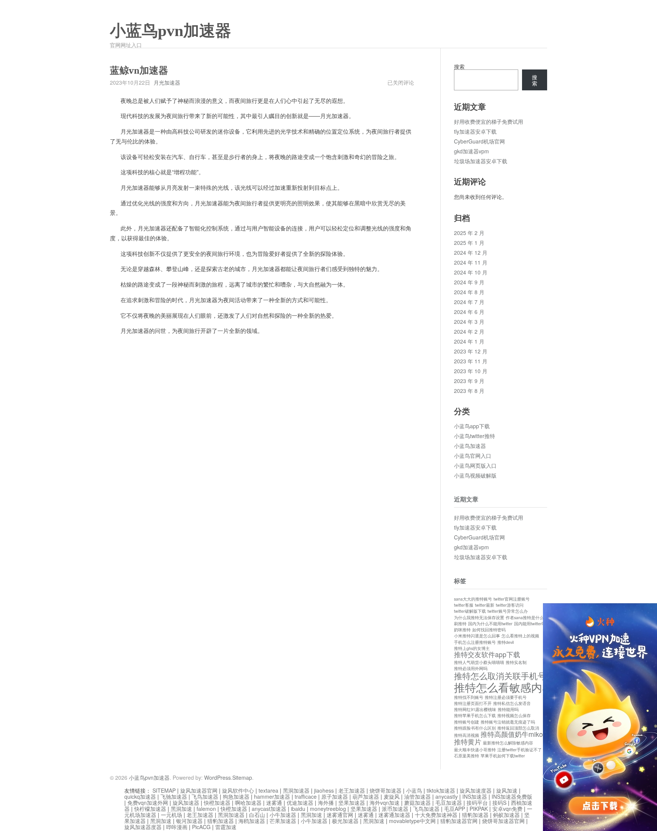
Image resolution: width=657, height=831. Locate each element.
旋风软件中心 (238, 790)
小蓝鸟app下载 (472, 426)
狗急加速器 (236, 796)
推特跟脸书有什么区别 (475, 728)
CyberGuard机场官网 (479, 141)
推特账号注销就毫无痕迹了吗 (508, 722)
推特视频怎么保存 (514, 715)
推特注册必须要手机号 (506, 697)
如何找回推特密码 (489, 629)
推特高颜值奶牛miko (512, 734)
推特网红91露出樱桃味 (475, 709)
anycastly (446, 796)
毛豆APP (454, 808)
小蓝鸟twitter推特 (474, 436)
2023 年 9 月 (469, 381)
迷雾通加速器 (394, 814)
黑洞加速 (181, 808)
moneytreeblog (328, 808)
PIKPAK (479, 808)
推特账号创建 (466, 722)
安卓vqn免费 (507, 808)
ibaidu (298, 808)
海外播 (326, 802)
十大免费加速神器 (436, 814)
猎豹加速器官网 (459, 821)
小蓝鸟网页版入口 (475, 465)
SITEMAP (164, 790)
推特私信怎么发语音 (512, 703)
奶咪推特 (462, 629)
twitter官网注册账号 (512, 599)
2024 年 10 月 (470, 272)
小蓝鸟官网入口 (472, 455)
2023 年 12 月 (470, 351)
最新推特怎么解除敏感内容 (508, 743)
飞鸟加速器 (205, 796)
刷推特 (460, 623)
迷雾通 (274, 802)
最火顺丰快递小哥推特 (475, 749)
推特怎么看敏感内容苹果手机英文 (536, 687)
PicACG (201, 827)
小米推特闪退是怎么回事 (477, 636)
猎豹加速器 (475, 814)
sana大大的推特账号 (473, 599)
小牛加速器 (283, 814)
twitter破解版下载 (470, 611)
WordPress (217, 777)
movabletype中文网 (412, 821)
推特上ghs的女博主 (472, 648)
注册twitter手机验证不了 (519, 749)
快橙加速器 (217, 802)
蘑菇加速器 (417, 802)
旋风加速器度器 (143, 827)
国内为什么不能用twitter (490, 623)
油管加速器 (417, 796)
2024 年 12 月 (470, 252)
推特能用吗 (508, 709)
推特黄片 (467, 741)
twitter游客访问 (510, 605)
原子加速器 (334, 796)
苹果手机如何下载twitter (503, 755)
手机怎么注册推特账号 (475, 642)
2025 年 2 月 (469, 233)
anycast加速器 (269, 808)
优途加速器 (300, 802)
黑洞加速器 (296, 790)
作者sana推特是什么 (525, 617)
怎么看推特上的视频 (520, 636)
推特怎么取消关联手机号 (500, 675)
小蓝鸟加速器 (470, 445)
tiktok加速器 (441, 790)
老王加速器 (351, 790)
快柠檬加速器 (150, 808)
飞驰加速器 (173, 796)
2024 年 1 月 (469, 341)
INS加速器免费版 (512, 796)
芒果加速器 (283, 821)
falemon (206, 808)
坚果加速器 (351, 802)
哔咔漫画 (176, 827)
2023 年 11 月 (470, 361)
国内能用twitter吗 (530, 623)
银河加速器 (189, 821)
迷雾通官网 (340, 814)
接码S (499, 802)
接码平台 (477, 802)
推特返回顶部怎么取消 (518, 728)
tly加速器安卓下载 (475, 131)
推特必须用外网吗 (470, 668)
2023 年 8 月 (469, 390)
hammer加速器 (272, 796)
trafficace (306, 796)
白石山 (257, 814)
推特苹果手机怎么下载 (475, 715)
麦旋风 (392, 796)
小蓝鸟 (414, 790)
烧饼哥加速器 (386, 790)
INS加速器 (474, 796)
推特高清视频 (466, 735)
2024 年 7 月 (469, 302)
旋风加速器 (186, 802)
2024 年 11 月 (470, 262)
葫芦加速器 (365, 796)
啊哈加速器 (248, 802)
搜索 (459, 66)
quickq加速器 (140, 796)
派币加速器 (395, 808)
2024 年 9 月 (469, 282)
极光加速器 (345, 821)
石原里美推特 (466, 755)
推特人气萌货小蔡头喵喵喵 (479, 662)
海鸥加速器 (251, 821)
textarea (268, 790)
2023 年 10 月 (470, 371)
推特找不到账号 (468, 697)
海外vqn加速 (385, 802)
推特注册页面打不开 (473, 703)
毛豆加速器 (448, 802)
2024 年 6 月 (469, 311)
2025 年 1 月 (469, 242)
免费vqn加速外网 (147, 802)
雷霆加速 (225, 827)
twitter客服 (463, 605)
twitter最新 (484, 605)
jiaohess (324, 790)
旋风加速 (506, 790)
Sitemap (242, 777)
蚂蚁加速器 (506, 814)
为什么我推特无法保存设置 (479, 617)
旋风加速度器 (476, 790)
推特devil (505, 642)
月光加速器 (167, 82)
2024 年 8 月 (469, 292)
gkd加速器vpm (471, 151)
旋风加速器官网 (198, 790)
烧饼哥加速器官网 (503, 821)
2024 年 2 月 (469, 331)
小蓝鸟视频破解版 (475, 475)
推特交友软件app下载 (487, 654)
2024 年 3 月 (469, 321)
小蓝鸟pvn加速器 (170, 30)
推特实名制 (516, 662)
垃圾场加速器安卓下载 (480, 161)
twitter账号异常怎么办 (507, 611)
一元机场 (171, 814)
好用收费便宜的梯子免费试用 (488, 121)
